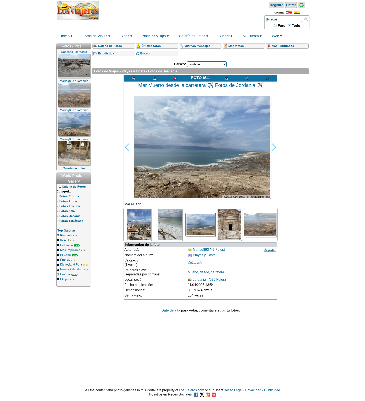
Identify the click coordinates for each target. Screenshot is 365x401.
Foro (281, 25)
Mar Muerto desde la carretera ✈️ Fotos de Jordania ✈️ (200, 85)
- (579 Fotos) (209, 279)
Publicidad (272, 390)
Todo (295, 25)
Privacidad (253, 390)
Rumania (66, 235)
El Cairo (65, 254)
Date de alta (170, 310)
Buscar (271, 19)
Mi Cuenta (251, 36)
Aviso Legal (233, 390)
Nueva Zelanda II (71, 269)
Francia (65, 259)
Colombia (66, 245)
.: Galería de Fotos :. (74, 186)
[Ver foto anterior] (246, 78)
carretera (217, 272)
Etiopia (64, 279)
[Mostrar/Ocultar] (89, 45)
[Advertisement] (182, 10)
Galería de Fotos (192, 36)
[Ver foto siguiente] (267, 78)
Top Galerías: (67, 230)
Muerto (193, 272)
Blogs (124, 36)
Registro (276, 5)
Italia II (64, 240)
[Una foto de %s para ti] (226, 78)
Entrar (291, 5)
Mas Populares (70, 250)
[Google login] (301, 5)
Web (275, 36)
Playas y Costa (204, 255)
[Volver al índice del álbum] (134, 78)
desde (204, 272)
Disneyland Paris (71, 264)
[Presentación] (154, 78)
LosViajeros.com (191, 390)
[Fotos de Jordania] (175, 78)
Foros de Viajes (95, 36)
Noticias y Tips (154, 36)
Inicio (65, 36)
